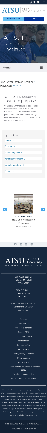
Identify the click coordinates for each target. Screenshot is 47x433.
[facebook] (15, 244)
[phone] (30, 2)
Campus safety (23, 345)
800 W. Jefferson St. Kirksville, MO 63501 (23, 278)
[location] (34, 2)
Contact (8, 171)
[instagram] (26, 244)
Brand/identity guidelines (23, 354)
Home (2, 82)
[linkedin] (21, 244)
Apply (34, 19)
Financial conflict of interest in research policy (23, 368)
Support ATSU (23, 332)
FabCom (33, 429)
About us (23, 319)
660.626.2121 (23, 283)
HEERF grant (23, 362)
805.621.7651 (23, 310)
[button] (5, 210)
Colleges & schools (23, 328)
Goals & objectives (13, 152)
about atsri (6, 85)
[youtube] (31, 244)
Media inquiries (23, 358)
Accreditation (23, 341)
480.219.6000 (23, 297)
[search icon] (37, 2)
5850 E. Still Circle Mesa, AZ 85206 (23, 292)
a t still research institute (20, 82)
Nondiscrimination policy (23, 374)
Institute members (13, 165)
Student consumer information (23, 379)
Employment (23, 349)
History (8, 140)
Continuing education (23, 336)
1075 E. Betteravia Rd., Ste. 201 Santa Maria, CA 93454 (23, 305)
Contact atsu (13, 19)
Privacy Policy (15, 429)
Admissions (24, 323)
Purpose (9, 146)
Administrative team (14, 159)
